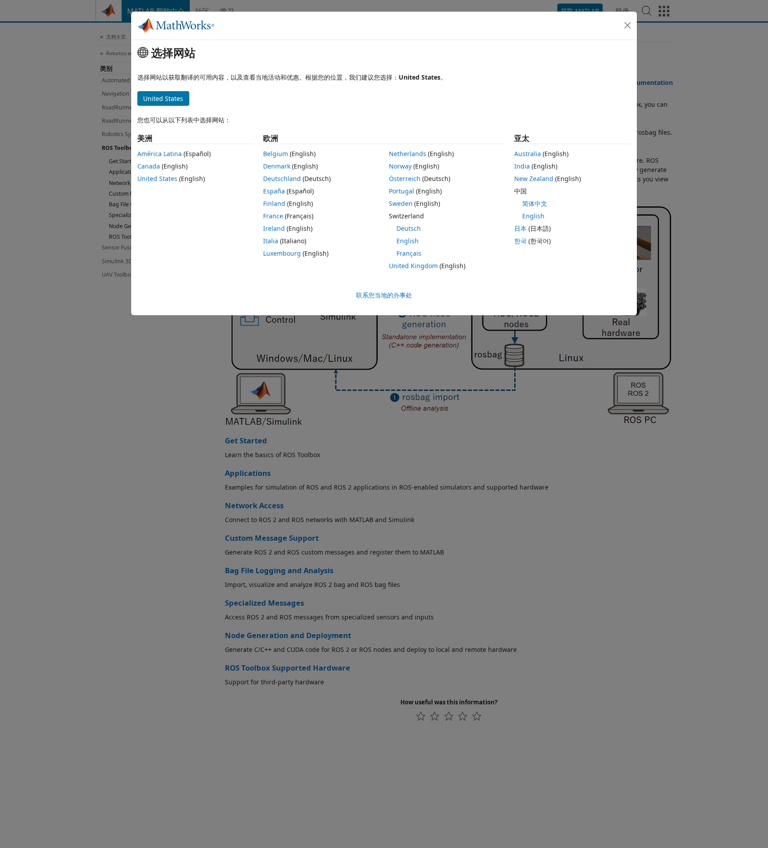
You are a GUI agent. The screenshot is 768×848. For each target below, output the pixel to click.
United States (157, 178)
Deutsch (408, 228)
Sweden (400, 203)
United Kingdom (413, 265)
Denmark (276, 166)
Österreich (404, 178)
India (522, 166)
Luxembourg (282, 253)
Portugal (401, 191)
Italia (270, 241)
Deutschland (282, 178)
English (407, 241)
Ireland (274, 228)
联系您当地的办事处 (384, 295)
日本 (520, 228)
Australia (527, 153)
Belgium (275, 153)
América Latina (159, 153)
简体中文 (534, 203)
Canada (148, 166)
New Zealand (533, 178)
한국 (520, 241)
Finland (274, 203)
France (273, 216)
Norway (400, 166)
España (274, 191)
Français (408, 253)
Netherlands (407, 153)
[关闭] (627, 25)
